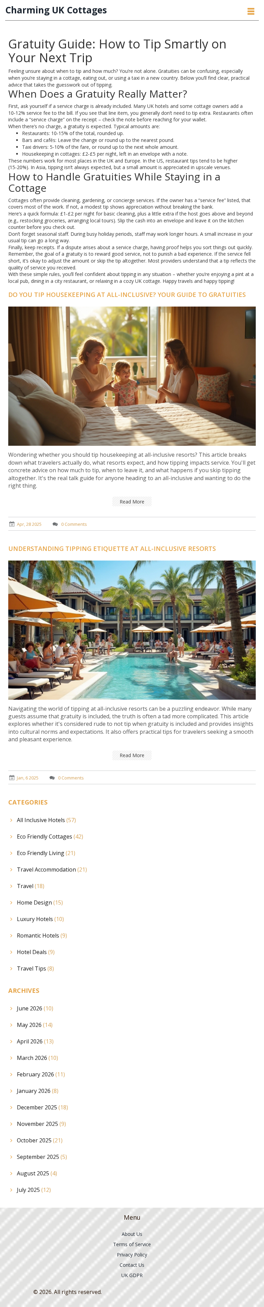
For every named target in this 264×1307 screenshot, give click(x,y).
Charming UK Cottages (56, 10)
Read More (132, 501)
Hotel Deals (36, 952)
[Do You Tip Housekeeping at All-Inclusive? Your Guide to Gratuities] (132, 376)
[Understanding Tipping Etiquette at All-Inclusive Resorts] (132, 629)
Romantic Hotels (42, 935)
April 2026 (35, 1041)
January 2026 (37, 1091)
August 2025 (37, 1173)
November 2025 (41, 1124)
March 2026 (37, 1058)
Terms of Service (132, 1244)
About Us (132, 1234)
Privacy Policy (132, 1254)
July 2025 (34, 1190)
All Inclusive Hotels (46, 820)
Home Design (40, 902)
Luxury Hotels (40, 919)
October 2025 (40, 1140)
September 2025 (42, 1157)
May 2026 (35, 1025)
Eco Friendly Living (46, 853)
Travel (30, 886)
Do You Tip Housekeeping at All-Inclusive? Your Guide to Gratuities (127, 294)
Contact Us (132, 1265)
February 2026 (41, 1074)
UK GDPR (132, 1275)
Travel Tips (35, 968)
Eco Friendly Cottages (50, 836)
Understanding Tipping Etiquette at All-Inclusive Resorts (112, 548)
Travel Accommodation (52, 869)
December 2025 (42, 1107)
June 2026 (35, 1008)
